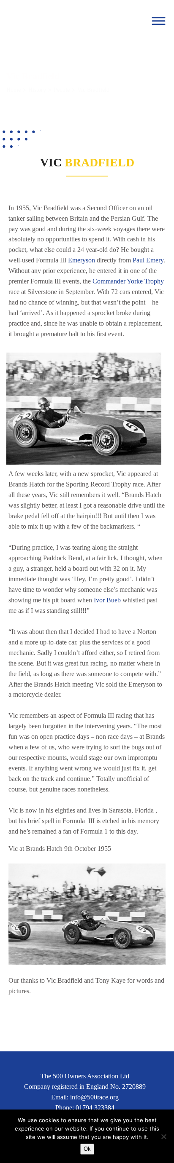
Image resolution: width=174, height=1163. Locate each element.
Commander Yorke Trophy (128, 281)
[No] (163, 1136)
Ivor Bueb (107, 600)
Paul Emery (148, 260)
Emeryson (81, 260)
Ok (87, 1149)
